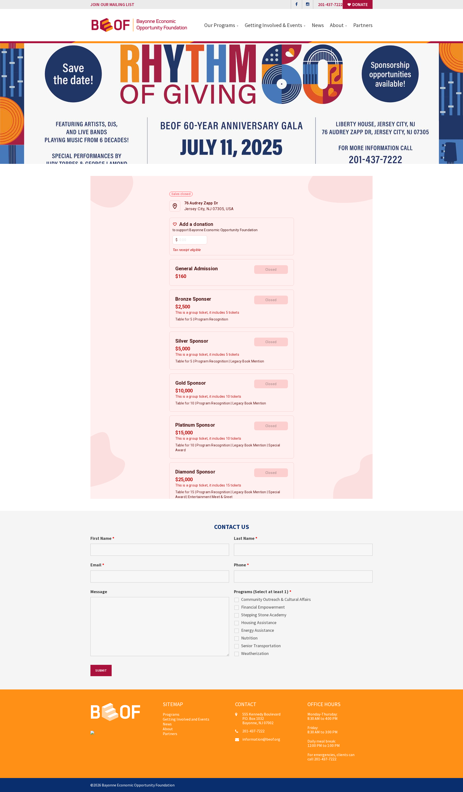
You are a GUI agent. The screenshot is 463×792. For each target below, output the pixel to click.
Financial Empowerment (263, 607)
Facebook (296, 4)
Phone (241, 565)
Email (97, 565)
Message (98, 591)
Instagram (307, 4)
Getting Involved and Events (186, 719)
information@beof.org (261, 739)
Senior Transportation (261, 645)
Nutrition (249, 638)
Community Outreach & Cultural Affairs (276, 599)
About (168, 728)
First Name (102, 538)
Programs (171, 714)
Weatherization (255, 653)
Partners (170, 733)
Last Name (245, 538)
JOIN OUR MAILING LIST (112, 4)
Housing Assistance (258, 622)
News (167, 724)
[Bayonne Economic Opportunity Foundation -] (139, 24)
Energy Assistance (257, 630)
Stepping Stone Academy (263, 614)
